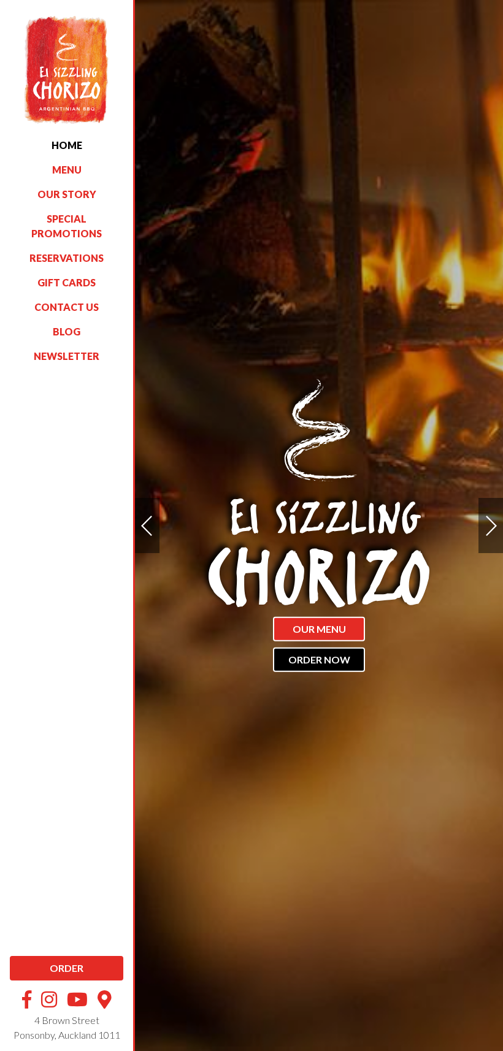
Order (66, 968)
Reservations (66, 258)
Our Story (66, 194)
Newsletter (66, 356)
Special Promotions (66, 226)
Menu (67, 169)
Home (67, 145)
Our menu (319, 629)
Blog (66, 331)
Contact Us (66, 307)
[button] (490, 525)
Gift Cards (66, 282)
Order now (319, 659)
